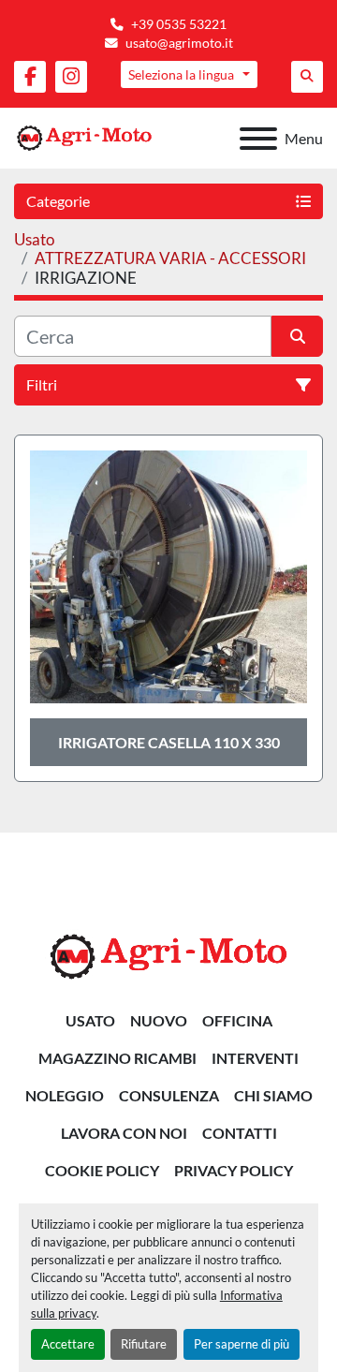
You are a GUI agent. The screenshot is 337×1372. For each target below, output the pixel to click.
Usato (90, 1020)
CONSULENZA (169, 1095)
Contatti (239, 1133)
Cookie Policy (102, 1170)
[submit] (297, 336)
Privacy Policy (233, 1170)
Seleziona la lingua (181, 74)
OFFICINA (237, 1020)
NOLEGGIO (64, 1095)
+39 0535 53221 (179, 24)
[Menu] (258, 138)
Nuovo (158, 1020)
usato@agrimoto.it (179, 43)
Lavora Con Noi (124, 1133)
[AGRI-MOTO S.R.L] (168, 955)
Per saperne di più (241, 1343)
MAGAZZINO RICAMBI (117, 1058)
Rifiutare (144, 1343)
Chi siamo (273, 1095)
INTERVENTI (255, 1058)
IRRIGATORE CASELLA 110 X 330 (169, 742)
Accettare (68, 1343)
